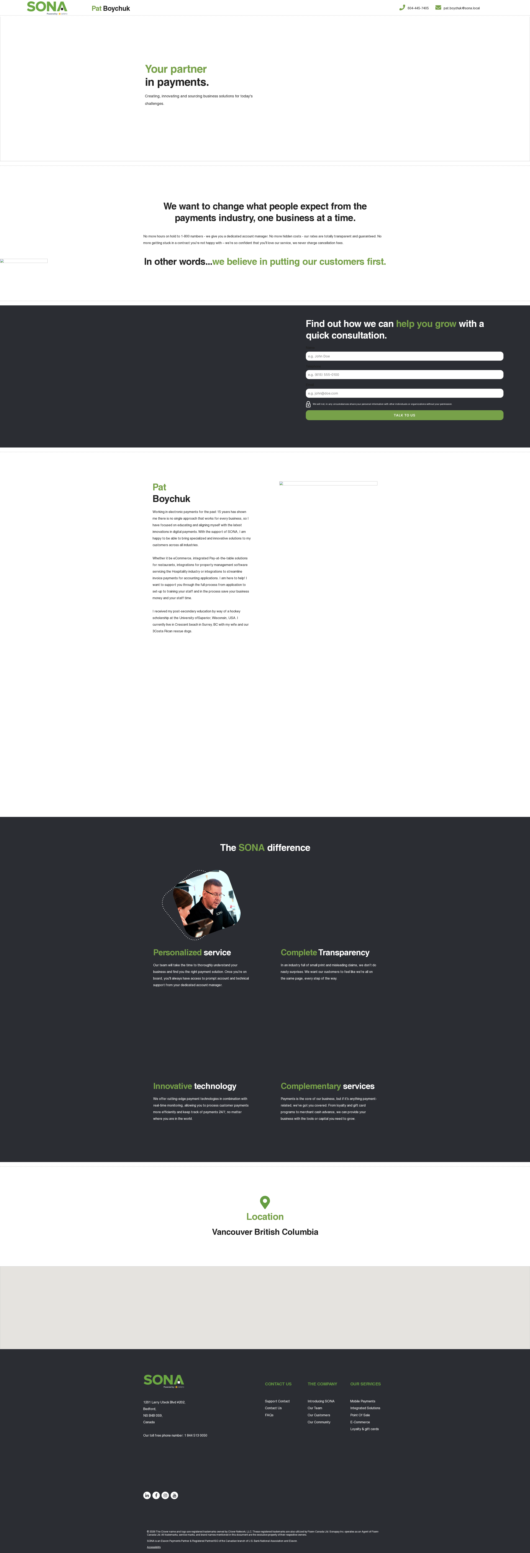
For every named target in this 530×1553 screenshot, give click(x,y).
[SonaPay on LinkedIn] (147, 1495)
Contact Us (273, 1408)
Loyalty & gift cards (364, 1429)
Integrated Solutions (365, 1408)
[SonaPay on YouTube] (174, 1495)
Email (310, 385)
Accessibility (154, 1547)
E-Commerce (360, 1422)
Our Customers (319, 1415)
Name (310, 348)
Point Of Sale (360, 1415)
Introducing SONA (321, 1401)
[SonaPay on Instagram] (165, 1495)
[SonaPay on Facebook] (156, 1495)
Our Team (315, 1408)
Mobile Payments (362, 1401)
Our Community (319, 1422)
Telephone (313, 366)
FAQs (269, 1415)
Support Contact (277, 1401)
